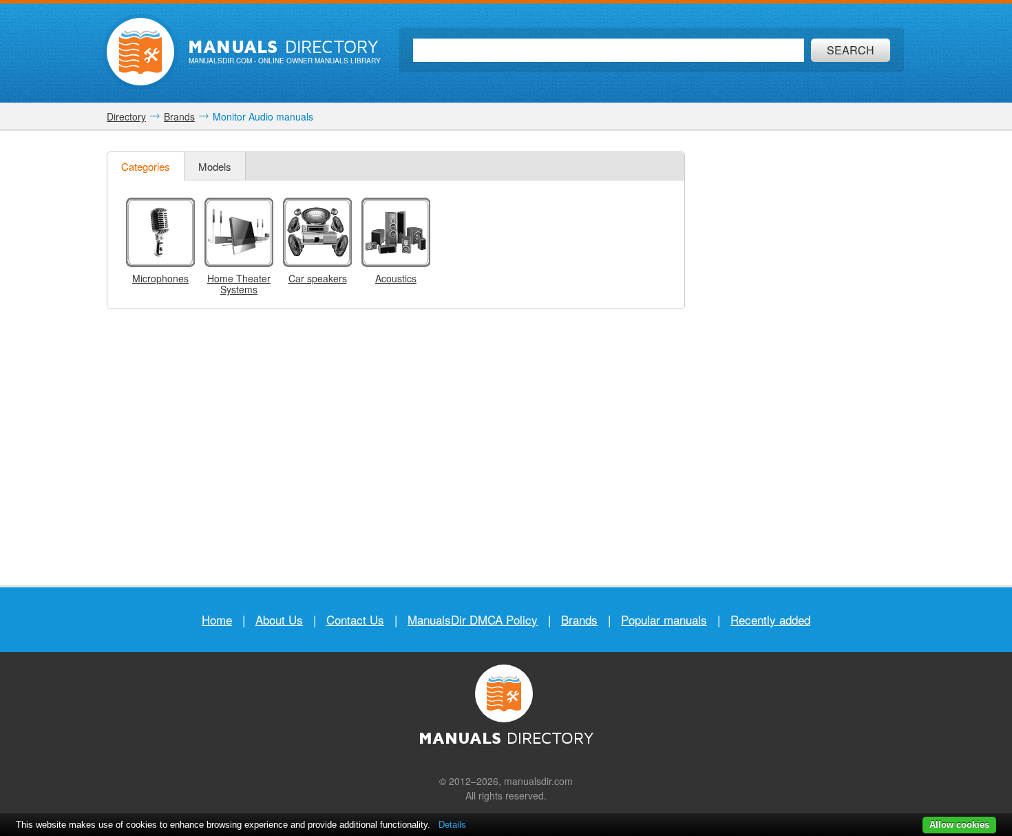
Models (214, 166)
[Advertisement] (802, 358)
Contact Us (355, 619)
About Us (279, 619)
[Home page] (140, 52)
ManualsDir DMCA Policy (473, 619)
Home (217, 619)
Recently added (770, 619)
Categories (145, 166)
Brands (579, 619)
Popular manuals (664, 619)
